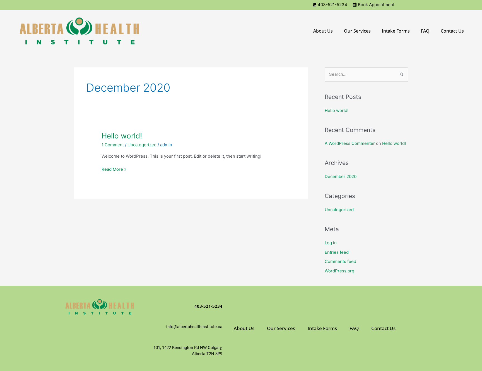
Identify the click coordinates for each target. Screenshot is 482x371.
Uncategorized (141, 144)
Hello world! (122, 135)
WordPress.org (339, 271)
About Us (323, 31)
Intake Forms (396, 31)
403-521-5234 (208, 306)
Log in (331, 242)
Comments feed (340, 261)
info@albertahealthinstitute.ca (194, 326)
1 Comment (113, 144)
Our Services (357, 31)
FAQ (425, 31)
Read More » (114, 169)
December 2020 (340, 176)
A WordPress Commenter (350, 143)
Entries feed (337, 252)
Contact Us (452, 31)
